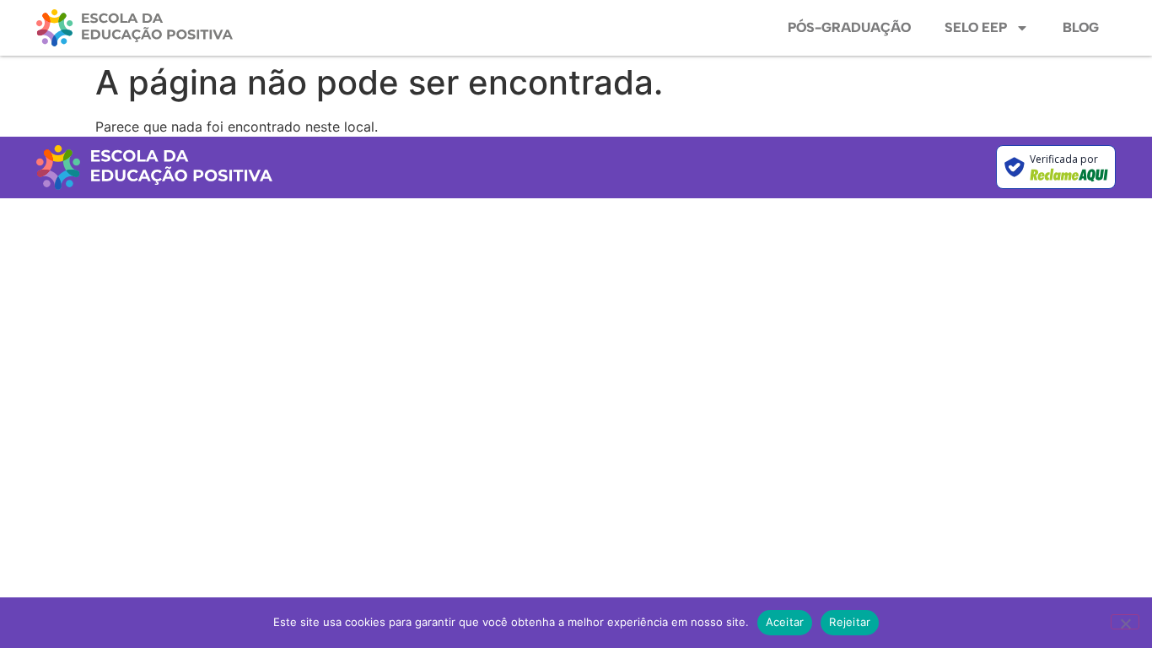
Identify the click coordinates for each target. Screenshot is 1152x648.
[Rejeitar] (1125, 621)
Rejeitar (849, 622)
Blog (1081, 27)
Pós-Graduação (849, 27)
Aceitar (785, 622)
